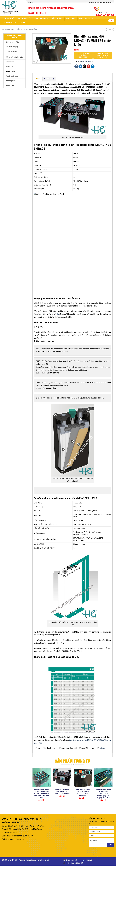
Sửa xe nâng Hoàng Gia (14, 57)
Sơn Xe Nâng (85, 19)
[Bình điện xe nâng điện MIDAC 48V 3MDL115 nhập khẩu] (62, 777)
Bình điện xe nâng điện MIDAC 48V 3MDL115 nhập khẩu (62, 791)
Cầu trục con (12, 51)
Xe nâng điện (10, 71)
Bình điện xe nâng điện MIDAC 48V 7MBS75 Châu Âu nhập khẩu (83, 792)
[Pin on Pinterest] (88, 66)
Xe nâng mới (10, 81)
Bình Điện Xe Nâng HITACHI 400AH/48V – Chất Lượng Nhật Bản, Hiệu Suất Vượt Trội (41, 793)
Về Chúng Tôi (24, 19)
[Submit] (112, 20)
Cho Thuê (71, 19)
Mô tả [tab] (37, 79)
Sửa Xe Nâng (40, 19)
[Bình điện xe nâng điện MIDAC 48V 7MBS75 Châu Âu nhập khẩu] (83, 777)
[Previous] (32, 786)
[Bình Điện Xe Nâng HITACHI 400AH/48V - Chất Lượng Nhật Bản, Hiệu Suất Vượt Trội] (42, 777)
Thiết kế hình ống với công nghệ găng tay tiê (54, 382)
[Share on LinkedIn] (92, 66)
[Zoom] (35, 61)
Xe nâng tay (10, 85)
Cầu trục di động (12, 47)
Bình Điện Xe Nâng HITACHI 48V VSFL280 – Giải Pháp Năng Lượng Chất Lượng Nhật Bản (103, 793)
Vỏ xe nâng (10, 62)
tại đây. (102, 748)
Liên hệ (23, 23)
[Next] (112, 786)
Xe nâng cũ (10, 66)
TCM (57, 314)
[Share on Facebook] (76, 66)
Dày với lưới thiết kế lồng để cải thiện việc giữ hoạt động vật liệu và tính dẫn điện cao (70, 398)
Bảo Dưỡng (57, 19)
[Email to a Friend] (84, 66)
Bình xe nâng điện (27, 29)
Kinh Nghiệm (10, 23)
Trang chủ (8, 19)
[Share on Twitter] (80, 66)
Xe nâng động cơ (12, 76)
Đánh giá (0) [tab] (49, 79)
